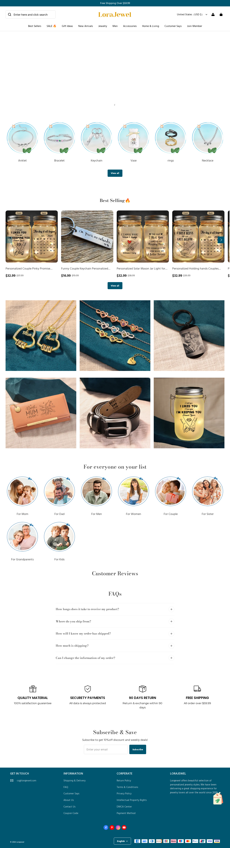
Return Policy (124, 780)
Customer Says (173, 26)
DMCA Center (124, 806)
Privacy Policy (124, 793)
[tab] (112, 105)
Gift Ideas (67, 26)
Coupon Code (70, 813)
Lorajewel (20, 841)
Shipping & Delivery (74, 780)
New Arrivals (85, 26)
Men (115, 26)
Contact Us (69, 806)
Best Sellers (34, 26)
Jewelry (102, 26)
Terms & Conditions (127, 787)
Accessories (130, 26)
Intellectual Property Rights (132, 800)
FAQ (65, 787)
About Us (68, 800)
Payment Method (126, 813)
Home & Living (150, 26)
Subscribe (138, 749)
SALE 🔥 (51, 26)
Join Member (194, 26)
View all (115, 173)
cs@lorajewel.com (26, 780)
